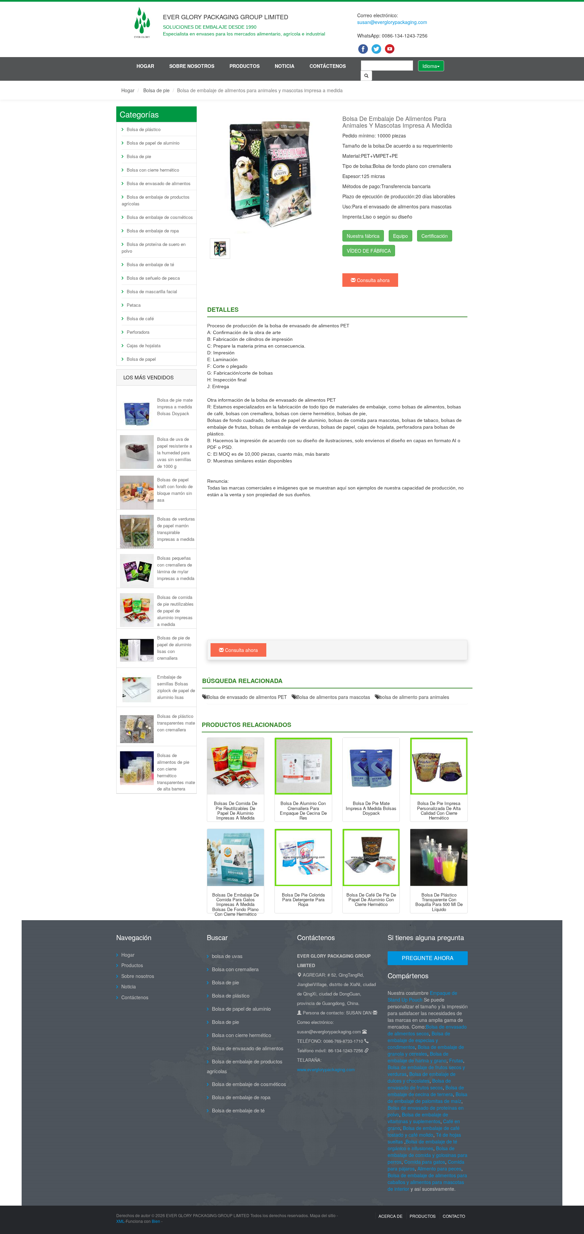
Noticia (284, 65)
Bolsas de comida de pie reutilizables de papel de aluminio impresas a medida (175, 610)
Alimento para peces (439, 1168)
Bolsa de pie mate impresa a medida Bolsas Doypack (175, 407)
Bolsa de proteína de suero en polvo (154, 247)
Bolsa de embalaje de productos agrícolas (156, 200)
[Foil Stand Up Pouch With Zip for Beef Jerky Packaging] (303, 766)
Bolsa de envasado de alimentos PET (247, 697)
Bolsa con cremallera (235, 969)
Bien (156, 1221)
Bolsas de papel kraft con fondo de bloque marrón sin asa (175, 489)
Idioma (429, 65)
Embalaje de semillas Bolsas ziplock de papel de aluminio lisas (176, 687)
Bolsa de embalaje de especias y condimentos (419, 1040)
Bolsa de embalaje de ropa (153, 230)
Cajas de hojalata (144, 345)
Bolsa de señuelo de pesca (153, 278)
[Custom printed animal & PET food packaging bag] (220, 248)
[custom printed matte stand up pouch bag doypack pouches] (371, 766)
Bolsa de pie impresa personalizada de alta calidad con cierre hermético (439, 810)
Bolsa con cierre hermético (153, 170)
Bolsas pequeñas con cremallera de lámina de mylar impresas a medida (175, 568)
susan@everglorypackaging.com (392, 22)
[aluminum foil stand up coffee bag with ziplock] (371, 857)
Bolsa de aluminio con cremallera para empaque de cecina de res (303, 810)
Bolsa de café (140, 318)
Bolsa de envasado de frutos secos (419, 1084)
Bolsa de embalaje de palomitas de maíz (427, 1097)
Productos (244, 65)
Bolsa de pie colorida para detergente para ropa (303, 899)
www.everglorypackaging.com (326, 1069)
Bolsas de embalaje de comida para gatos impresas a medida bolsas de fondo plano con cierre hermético (235, 904)
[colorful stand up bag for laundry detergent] (303, 857)
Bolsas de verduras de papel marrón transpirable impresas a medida (176, 528)
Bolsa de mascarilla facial (152, 291)
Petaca (134, 305)
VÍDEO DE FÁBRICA (369, 250)
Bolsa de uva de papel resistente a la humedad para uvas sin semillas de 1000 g (174, 452)
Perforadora (138, 332)
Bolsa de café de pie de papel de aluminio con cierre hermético (371, 899)
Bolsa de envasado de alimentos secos (427, 1030)
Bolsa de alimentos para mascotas (333, 697)
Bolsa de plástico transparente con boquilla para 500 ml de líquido (439, 901)
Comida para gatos (424, 1161)
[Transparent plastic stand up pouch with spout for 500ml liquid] (438, 857)
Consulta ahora (373, 280)
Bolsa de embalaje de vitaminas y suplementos (418, 1118)
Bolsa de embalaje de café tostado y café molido (424, 1131)
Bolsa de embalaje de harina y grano (418, 1057)
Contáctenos (328, 65)
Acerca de (391, 1216)
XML (120, 1221)
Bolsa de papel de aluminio (153, 143)
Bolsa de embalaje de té (150, 264)
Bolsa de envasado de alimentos (159, 183)
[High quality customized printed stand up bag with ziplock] (438, 766)
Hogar (145, 65)
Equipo (400, 235)
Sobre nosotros (191, 65)
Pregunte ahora (428, 958)
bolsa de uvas (227, 955)
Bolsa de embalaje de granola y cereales (426, 1050)
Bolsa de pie (156, 90)
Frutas (456, 1060)
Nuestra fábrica (363, 235)
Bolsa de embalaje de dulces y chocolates (422, 1077)
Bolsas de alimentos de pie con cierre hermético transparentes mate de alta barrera (176, 772)
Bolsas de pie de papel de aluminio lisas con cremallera (174, 647)
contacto (454, 1216)
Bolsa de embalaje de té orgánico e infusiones (422, 1145)
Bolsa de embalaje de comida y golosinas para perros (427, 1155)
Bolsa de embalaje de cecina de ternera (426, 1091)
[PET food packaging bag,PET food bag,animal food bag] (269, 170)
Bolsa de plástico (144, 129)
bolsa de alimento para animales (414, 697)
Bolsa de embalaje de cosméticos (160, 217)
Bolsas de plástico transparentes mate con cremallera (176, 723)
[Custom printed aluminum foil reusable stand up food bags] (235, 766)
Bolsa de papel (141, 359)
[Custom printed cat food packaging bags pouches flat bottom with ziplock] (235, 857)
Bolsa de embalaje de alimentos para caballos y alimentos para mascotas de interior (427, 1182)
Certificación (434, 235)
